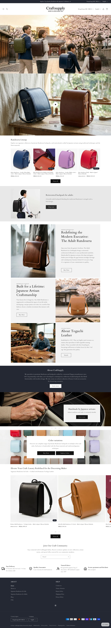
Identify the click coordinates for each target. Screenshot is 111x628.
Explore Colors (65, 453)
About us (13, 588)
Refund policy (37, 625)
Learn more (55, 386)
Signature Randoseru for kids (18, 591)
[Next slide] (59, 428)
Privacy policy (44, 625)
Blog (12, 597)
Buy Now (66, 270)
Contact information (70, 625)
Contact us (59, 585)
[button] (3, 9)
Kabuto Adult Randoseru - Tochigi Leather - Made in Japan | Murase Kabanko (29, 524)
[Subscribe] (68, 557)
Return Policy (59, 591)
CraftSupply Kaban (19, 625)
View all (55, 181)
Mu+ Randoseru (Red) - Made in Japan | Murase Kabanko (88, 173)
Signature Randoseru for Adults (19, 594)
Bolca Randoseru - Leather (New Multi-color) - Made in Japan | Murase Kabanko (21, 173)
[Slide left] (52, 532)
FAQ (12, 600)
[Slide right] (59, 532)
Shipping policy (61, 625)
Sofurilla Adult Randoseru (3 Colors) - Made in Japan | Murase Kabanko (75, 524)
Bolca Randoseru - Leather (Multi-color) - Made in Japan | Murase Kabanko (66, 173)
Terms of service (52, 625)
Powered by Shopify (27, 625)
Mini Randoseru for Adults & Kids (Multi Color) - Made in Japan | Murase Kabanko (43, 173)
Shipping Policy (60, 594)
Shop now (51, 207)
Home (12, 585)
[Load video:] (55, 104)
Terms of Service (60, 588)
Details (66, 355)
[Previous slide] (52, 428)
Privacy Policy (59, 597)
